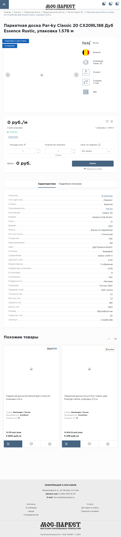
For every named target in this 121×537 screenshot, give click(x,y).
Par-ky (109, 209)
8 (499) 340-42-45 (67, 494)
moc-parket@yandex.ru (64, 497)
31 (112, 222)
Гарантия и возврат (90, 511)
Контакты (31, 504)
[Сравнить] (112, 121)
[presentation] (7, 74)
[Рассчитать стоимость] (13, 444)
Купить (93, 163)
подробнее (13, 137)
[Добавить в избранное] (107, 121)
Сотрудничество (31, 515)
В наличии (107, 196)
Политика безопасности (51, 534)
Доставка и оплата (90, 508)
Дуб (110, 226)
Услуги (90, 504)
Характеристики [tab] (47, 184)
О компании (31, 508)
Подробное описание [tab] (70, 184)
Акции (31, 511)
